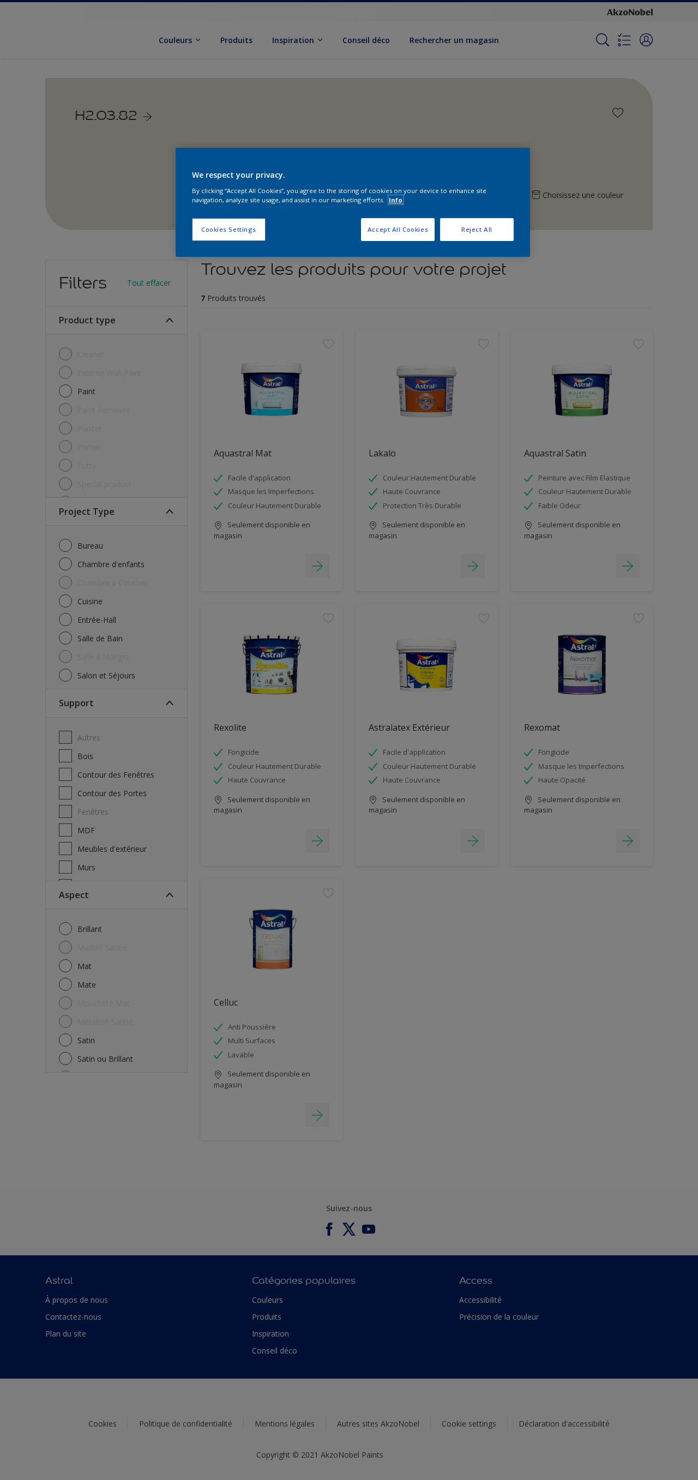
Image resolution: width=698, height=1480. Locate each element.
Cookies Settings (228, 229)
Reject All (476, 229)
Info (395, 200)
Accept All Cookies (398, 229)
